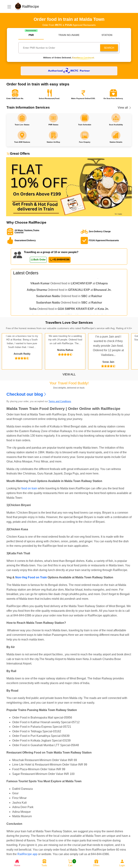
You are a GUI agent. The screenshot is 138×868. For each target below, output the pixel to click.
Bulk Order (40, 259)
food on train (29, 488)
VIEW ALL (69, 374)
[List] (9, 6)
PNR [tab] (31, 35)
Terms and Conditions (60, 401)
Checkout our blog (24, 394)
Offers (96, 865)
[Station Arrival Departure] (53, 118)
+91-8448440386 (61, 259)
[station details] (116, 118)
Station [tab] (107, 35)
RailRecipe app (27, 854)
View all (123, 107)
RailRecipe (33, 6)
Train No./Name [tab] (68, 35)
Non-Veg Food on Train (31, 577)
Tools (44, 865)
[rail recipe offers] (69, 186)
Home (17, 865)
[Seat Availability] (22, 118)
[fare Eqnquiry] (84, 118)
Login (122, 865)
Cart (71, 863)
